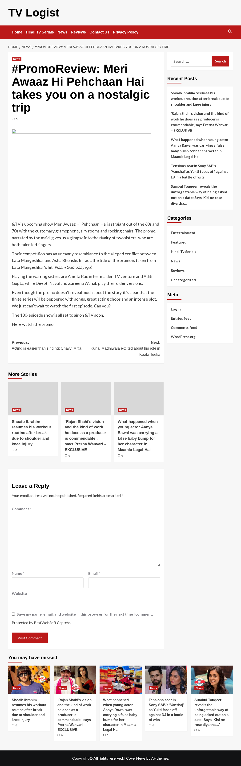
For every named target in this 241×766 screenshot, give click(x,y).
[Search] (230, 31)
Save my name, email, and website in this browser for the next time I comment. (85, 614)
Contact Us (99, 32)
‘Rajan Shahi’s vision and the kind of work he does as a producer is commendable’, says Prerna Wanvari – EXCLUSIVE (200, 121)
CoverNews (135, 758)
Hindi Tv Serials (40, 32)
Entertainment (183, 233)
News (62, 32)
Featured (178, 242)
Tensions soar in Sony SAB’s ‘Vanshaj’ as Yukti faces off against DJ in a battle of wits (199, 171)
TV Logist (33, 12)
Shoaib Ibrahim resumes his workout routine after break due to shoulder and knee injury (31, 432)
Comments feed (184, 327)
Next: (125, 348)
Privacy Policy (125, 32)
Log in (176, 309)
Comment (22, 508)
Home (17, 32)
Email (94, 573)
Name (18, 573)
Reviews (78, 32)
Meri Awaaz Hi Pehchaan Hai (80, 224)
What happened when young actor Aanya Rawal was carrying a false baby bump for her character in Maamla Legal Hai (199, 148)
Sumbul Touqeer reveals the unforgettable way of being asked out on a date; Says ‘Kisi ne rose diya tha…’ (199, 194)
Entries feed (181, 318)
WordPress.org (183, 337)
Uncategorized (183, 280)
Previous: (47, 345)
